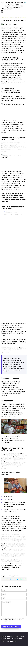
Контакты (19, 638)
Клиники (11, 636)
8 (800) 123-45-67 (8, 8)
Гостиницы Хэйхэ (19, 636)
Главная (3, 17)
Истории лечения (11, 638)
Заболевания (10, 17)
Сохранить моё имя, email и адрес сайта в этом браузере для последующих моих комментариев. (13, 619)
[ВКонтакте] (2, 10)
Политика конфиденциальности (10, 639)
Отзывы (3, 638)
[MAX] (14, 12)
